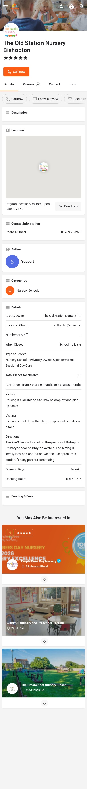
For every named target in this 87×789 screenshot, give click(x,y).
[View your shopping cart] (72, 6)
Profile (9, 84)
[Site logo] (16, 6)
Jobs (72, 84)
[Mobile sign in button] (61, 6)
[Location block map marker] (43, 166)
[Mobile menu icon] (5, 6)
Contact (54, 84)
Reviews (31, 84)
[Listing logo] (11, 30)
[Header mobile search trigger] (82, 6)
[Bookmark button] (44, 579)
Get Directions (68, 206)
